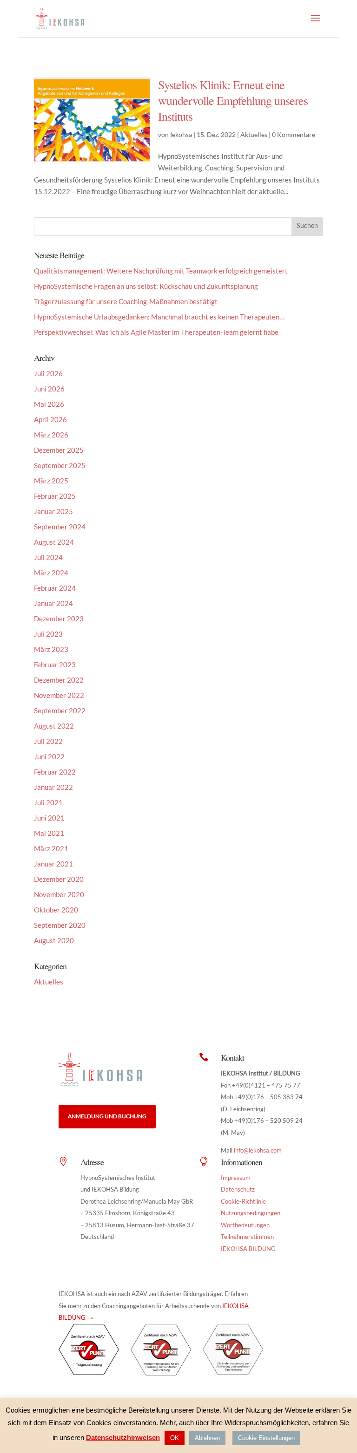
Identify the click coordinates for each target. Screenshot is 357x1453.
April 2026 (50, 419)
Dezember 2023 (59, 618)
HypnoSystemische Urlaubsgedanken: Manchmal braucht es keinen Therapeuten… (159, 317)
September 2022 (60, 710)
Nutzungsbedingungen (250, 1213)
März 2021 (51, 848)
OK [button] (174, 1437)
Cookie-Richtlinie (243, 1201)
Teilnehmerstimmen (247, 1236)
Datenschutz (238, 1189)
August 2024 (54, 542)
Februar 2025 (55, 496)
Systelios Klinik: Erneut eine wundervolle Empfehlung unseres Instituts (233, 100)
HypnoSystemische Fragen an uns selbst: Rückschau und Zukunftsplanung (146, 286)
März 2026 (51, 434)
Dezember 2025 (59, 450)
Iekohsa (181, 134)
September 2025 (60, 465)
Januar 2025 (53, 511)
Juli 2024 (48, 557)
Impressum (236, 1177)
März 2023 (51, 649)
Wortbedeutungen (245, 1225)
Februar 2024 (55, 588)
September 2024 (60, 526)
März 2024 (51, 572)
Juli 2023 (48, 634)
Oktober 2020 (56, 910)
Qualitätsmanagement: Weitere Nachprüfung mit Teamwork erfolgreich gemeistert (161, 271)
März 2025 (51, 480)
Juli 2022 (48, 741)
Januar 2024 (53, 603)
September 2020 (60, 925)
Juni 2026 (49, 388)
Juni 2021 (49, 818)
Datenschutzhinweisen (123, 1437)
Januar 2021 (53, 864)
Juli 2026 (48, 373)
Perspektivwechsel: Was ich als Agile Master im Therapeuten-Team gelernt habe (156, 332)
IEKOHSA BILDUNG (248, 1248)
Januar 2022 (53, 787)
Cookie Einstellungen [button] (266, 1437)
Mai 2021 (49, 833)
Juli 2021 (48, 802)
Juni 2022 (49, 756)
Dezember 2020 (59, 879)
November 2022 (59, 695)
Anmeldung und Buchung (107, 1116)
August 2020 (54, 940)
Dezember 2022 (59, 680)
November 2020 (59, 894)
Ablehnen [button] (207, 1437)
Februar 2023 (55, 664)
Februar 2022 (55, 772)
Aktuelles (253, 134)
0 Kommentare (293, 134)
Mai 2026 (49, 404)
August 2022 (54, 726)
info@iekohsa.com (258, 1150)
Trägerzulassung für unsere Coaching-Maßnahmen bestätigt (126, 301)
